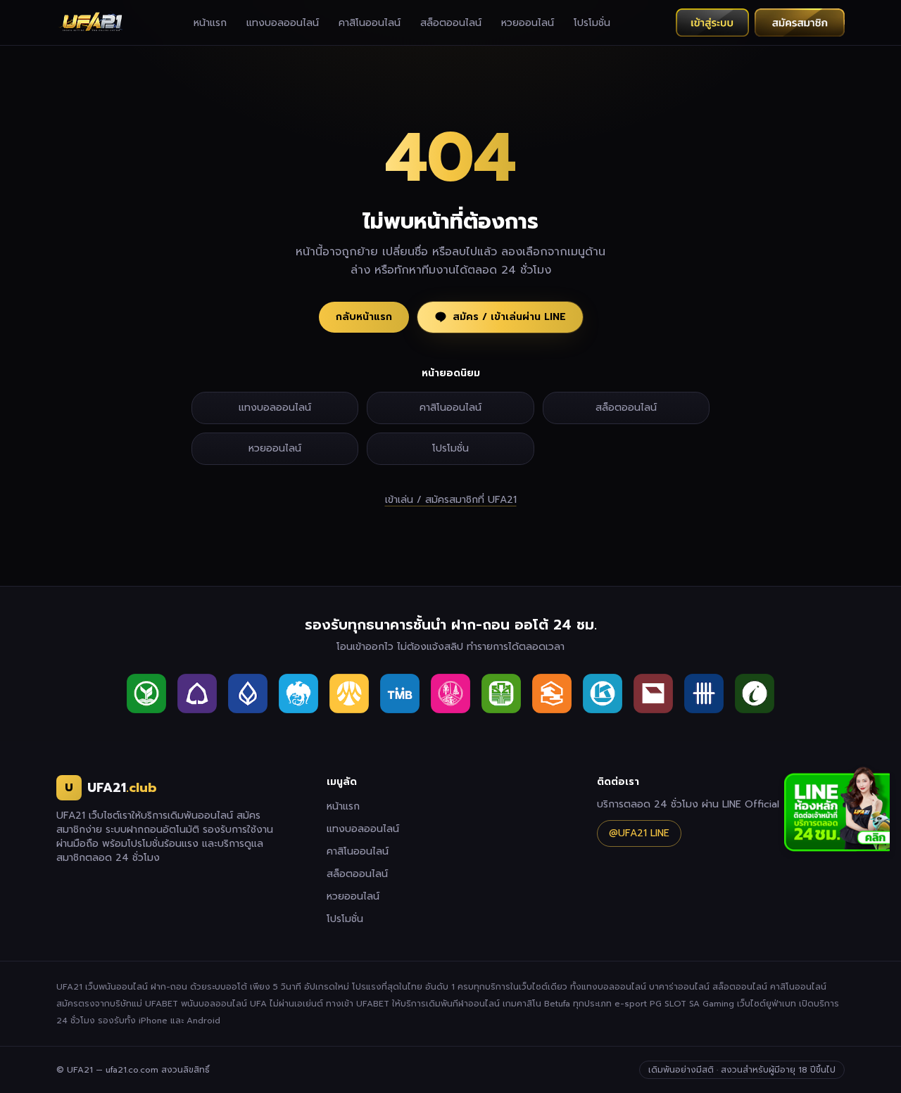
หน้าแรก (210, 22)
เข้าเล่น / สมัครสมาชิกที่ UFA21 (451, 500)
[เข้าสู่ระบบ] (712, 22)
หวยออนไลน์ (527, 22)
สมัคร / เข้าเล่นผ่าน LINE (509, 316)
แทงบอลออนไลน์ (282, 22)
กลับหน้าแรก (364, 316)
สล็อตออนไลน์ (450, 22)
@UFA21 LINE (639, 833)
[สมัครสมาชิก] (800, 22)
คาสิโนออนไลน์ (370, 22)
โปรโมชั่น (592, 22)
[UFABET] (91, 22)
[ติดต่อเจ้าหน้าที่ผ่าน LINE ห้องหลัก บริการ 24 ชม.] (837, 810)
